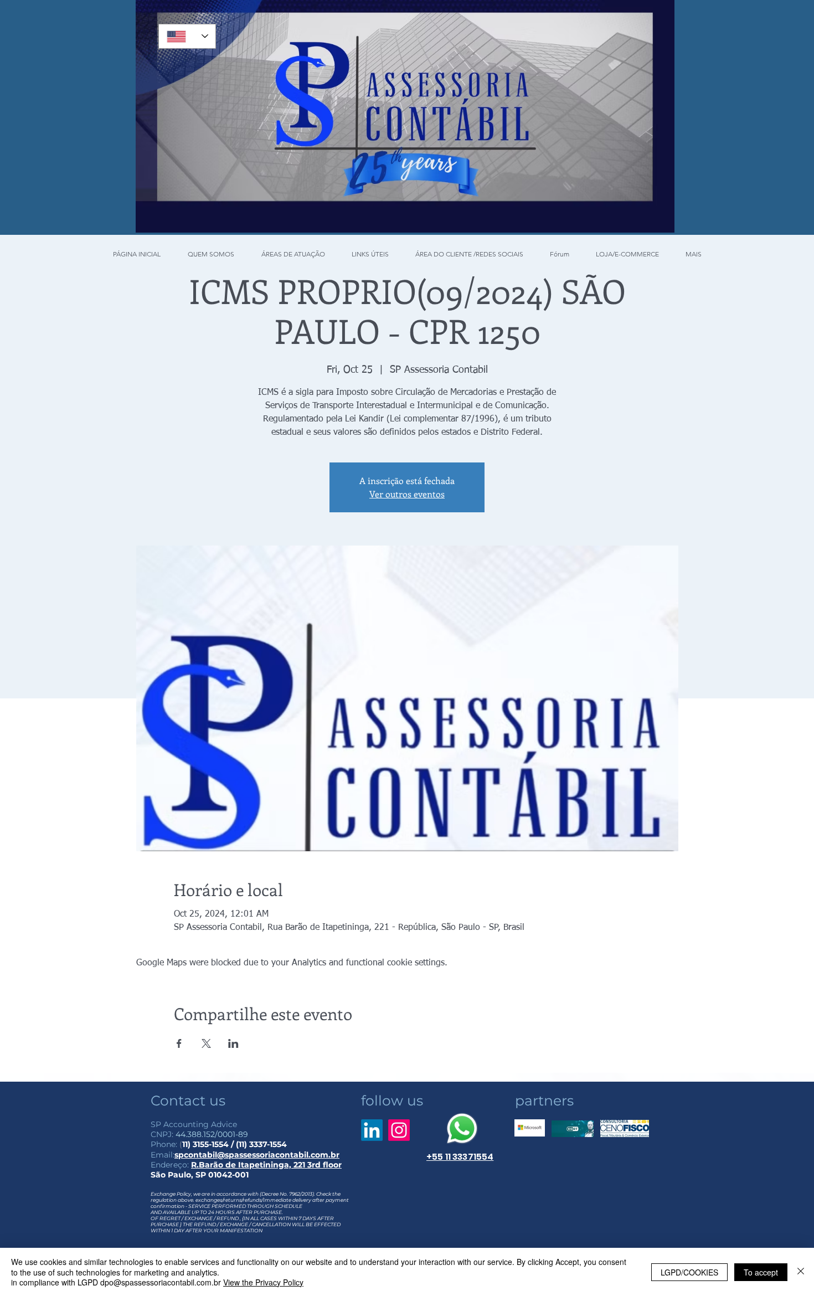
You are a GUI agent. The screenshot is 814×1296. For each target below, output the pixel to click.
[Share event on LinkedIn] (233, 1043)
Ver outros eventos (407, 494)
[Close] (800, 1272)
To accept (761, 1272)
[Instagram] (399, 1130)
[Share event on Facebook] (179, 1043)
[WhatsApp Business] (462, 1128)
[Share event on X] (206, 1043)
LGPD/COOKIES (689, 1272)
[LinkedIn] (372, 1130)
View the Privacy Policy (263, 1282)
